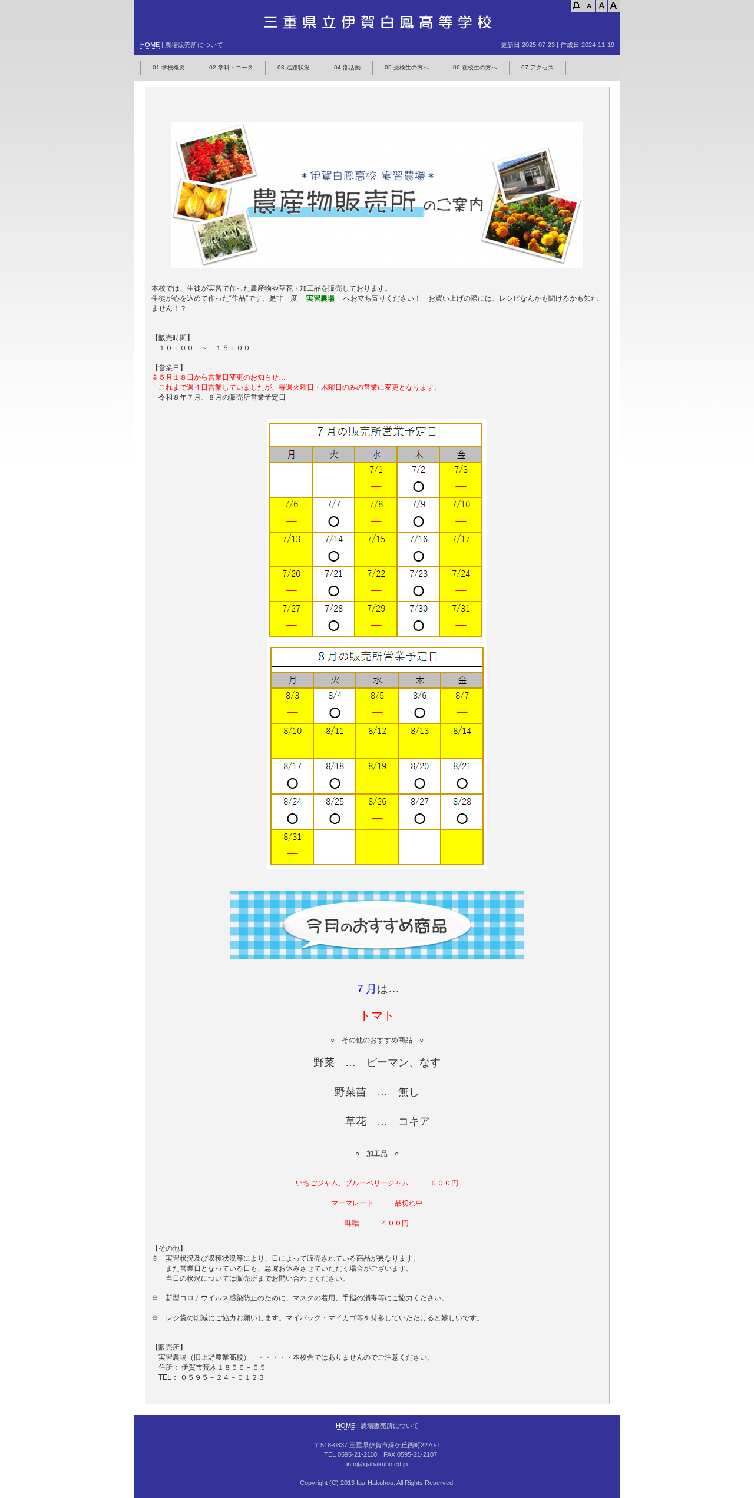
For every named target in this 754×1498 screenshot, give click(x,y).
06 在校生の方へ (475, 67)
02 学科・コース (231, 67)
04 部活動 (347, 67)
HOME (150, 44)
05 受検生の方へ (407, 67)
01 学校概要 (169, 67)
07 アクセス (537, 67)
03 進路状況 (293, 67)
